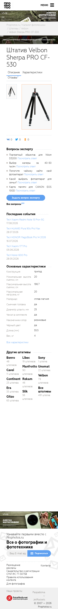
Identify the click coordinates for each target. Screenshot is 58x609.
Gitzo (10, 397)
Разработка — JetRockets (39, 596)
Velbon (43, 375)
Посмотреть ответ (27, 158)
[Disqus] (29, 450)
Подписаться (41, 553)
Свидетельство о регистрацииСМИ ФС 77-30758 (22, 573)
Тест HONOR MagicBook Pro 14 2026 (26, 237)
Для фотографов (15, 583)
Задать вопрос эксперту (26, 197)
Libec (26, 358)
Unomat (44, 366)
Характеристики (32, 72)
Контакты (46, 565)
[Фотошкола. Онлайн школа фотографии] (17, 598)
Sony (41, 358)
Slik (25, 391)
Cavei (10, 370)
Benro (10, 358)
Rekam (27, 379)
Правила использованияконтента (19, 579)
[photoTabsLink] (11, 91)
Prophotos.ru (45, 606)
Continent (13, 379)
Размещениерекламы (13, 567)
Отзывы (12, 77)
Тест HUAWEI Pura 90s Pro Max (23, 228)
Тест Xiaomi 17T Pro (16, 246)
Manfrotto (29, 366)
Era (8, 388)
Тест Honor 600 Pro (16, 255)
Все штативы (44, 389)
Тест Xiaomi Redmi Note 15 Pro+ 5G (25, 219)
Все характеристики (17, 342)
